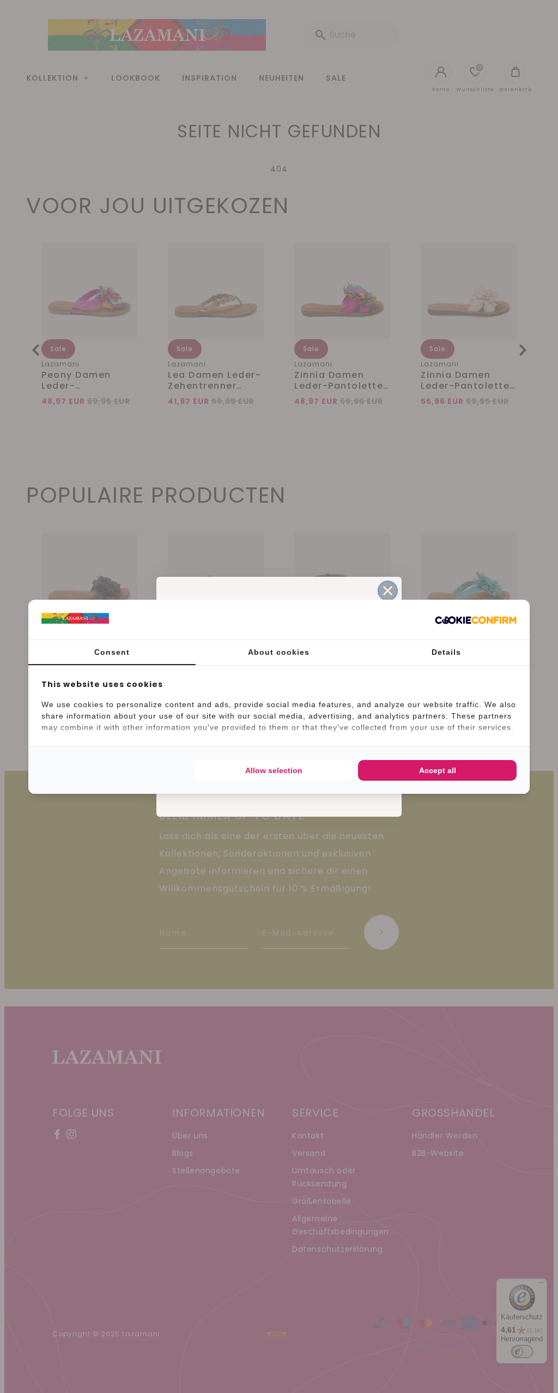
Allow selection (273, 770)
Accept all (437, 770)
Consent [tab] (112, 652)
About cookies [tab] (279, 652)
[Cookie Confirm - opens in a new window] (476, 619)
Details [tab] (446, 652)
